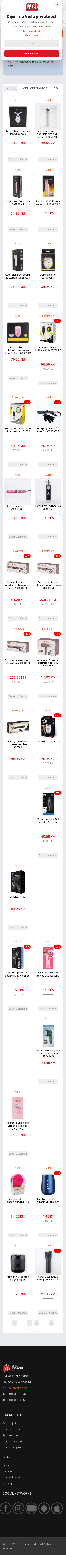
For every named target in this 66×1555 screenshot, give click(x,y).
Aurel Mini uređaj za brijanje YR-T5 (18, 1278)
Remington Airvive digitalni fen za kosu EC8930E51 (48, 662)
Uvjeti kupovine (12, 1429)
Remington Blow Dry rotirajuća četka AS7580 (17, 744)
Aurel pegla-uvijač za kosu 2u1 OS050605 (48, 430)
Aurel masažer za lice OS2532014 (17, 203)
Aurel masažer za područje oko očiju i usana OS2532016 (48, 134)
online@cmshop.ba (15, 1388)
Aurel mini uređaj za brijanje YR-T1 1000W (48, 1200)
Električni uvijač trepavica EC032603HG (48, 974)
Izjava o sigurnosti (14, 1447)
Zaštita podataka (32, 35)
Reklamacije (10, 1435)
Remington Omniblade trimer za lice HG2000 (18, 430)
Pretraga (8, 1483)
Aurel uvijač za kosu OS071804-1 (18, 507)
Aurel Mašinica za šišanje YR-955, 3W (48, 1278)
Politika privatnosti (31, 31)
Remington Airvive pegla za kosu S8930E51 (18, 661)
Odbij (31, 43)
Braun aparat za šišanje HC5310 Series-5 (18, 975)
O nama (8, 1465)
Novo (9, 88)
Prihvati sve (31, 53)
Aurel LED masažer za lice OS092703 (18, 132)
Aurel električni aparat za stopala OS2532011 (17, 276)
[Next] (36, 1323)
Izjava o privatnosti (14, 1441)
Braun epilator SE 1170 (48, 741)
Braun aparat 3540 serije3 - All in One (48, 820)
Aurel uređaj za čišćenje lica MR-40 (18, 1200)
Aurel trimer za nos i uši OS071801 (48, 507)
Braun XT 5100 (17, 896)
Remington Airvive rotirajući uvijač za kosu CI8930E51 (48, 585)
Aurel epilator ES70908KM (48, 276)
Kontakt (7, 1471)
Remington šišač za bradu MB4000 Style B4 (48, 348)
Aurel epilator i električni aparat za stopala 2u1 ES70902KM (18, 350)
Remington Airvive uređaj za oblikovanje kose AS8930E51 (17, 585)
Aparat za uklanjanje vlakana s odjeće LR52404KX (48, 1053)
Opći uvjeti (9, 1423)
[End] (51, 1323)
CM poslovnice (12, 1477)
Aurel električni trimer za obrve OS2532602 (48, 202)
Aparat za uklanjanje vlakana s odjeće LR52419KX (18, 1125)
